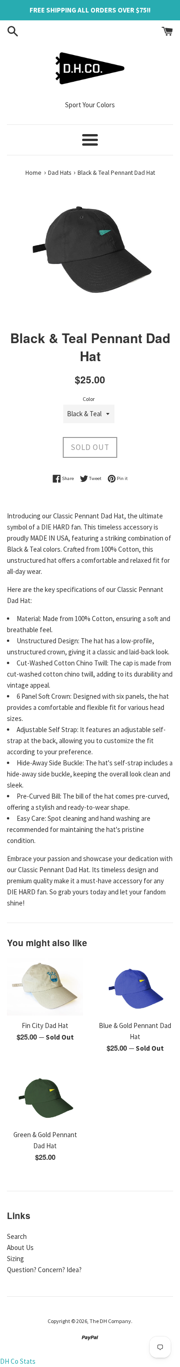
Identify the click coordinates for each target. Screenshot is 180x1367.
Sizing (15, 1258)
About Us (20, 1247)
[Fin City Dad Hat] (45, 987)
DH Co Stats (18, 1361)
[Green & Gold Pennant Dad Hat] (45, 1096)
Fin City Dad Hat (45, 1025)
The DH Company (110, 1321)
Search (17, 1236)
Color (89, 398)
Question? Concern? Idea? (44, 1269)
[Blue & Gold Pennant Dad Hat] (135, 987)
